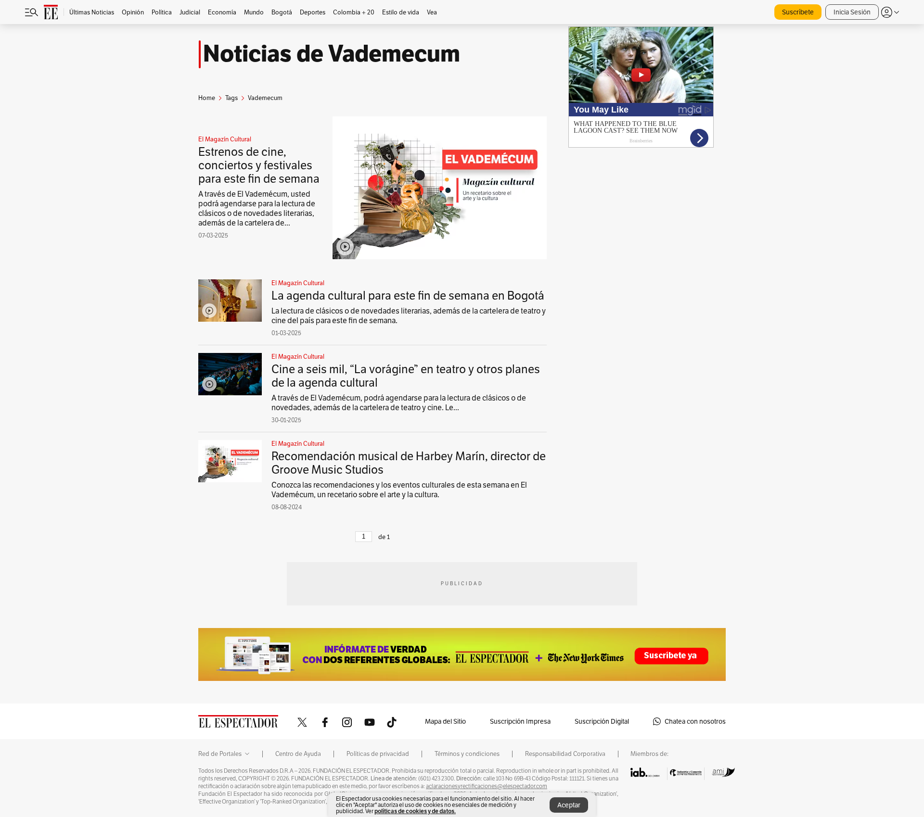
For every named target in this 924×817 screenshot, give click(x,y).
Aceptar (568, 805)
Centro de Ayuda (298, 754)
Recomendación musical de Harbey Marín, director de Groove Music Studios (408, 463)
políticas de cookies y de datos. (415, 811)
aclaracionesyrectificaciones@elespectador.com (486, 786)
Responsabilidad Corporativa (565, 754)
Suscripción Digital (602, 721)
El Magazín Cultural (224, 139)
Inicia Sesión (852, 12)
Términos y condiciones (467, 754)
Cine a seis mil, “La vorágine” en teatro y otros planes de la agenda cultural (405, 376)
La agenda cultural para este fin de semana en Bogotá (407, 295)
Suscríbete (798, 12)
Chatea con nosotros (695, 721)
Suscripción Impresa (520, 721)
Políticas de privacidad (377, 754)
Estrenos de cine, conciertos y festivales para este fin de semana (259, 165)
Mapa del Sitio (445, 721)
